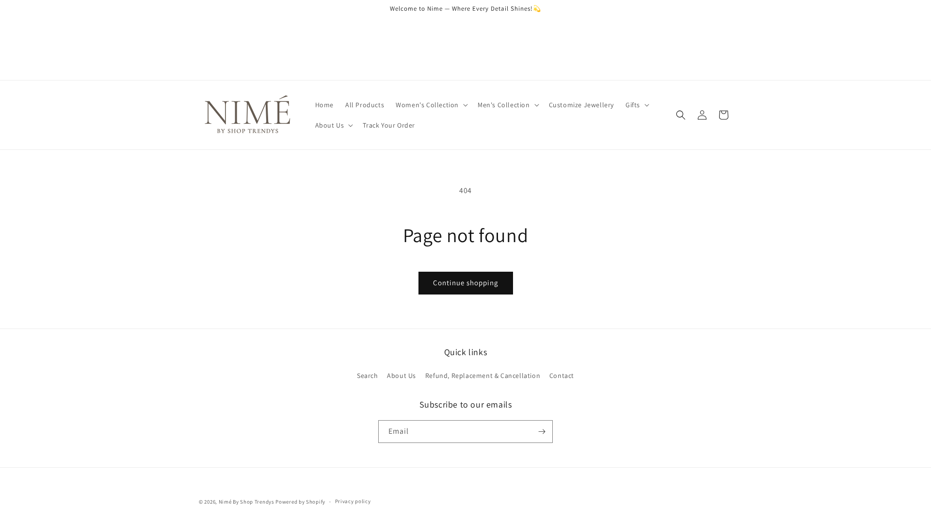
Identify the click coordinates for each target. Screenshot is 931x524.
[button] (431, 105)
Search (367, 375)
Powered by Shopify (300, 501)
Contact (561, 375)
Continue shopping (465, 282)
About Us (401, 375)
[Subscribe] (541, 431)
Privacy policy (353, 501)
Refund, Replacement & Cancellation (482, 375)
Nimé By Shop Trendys (246, 501)
